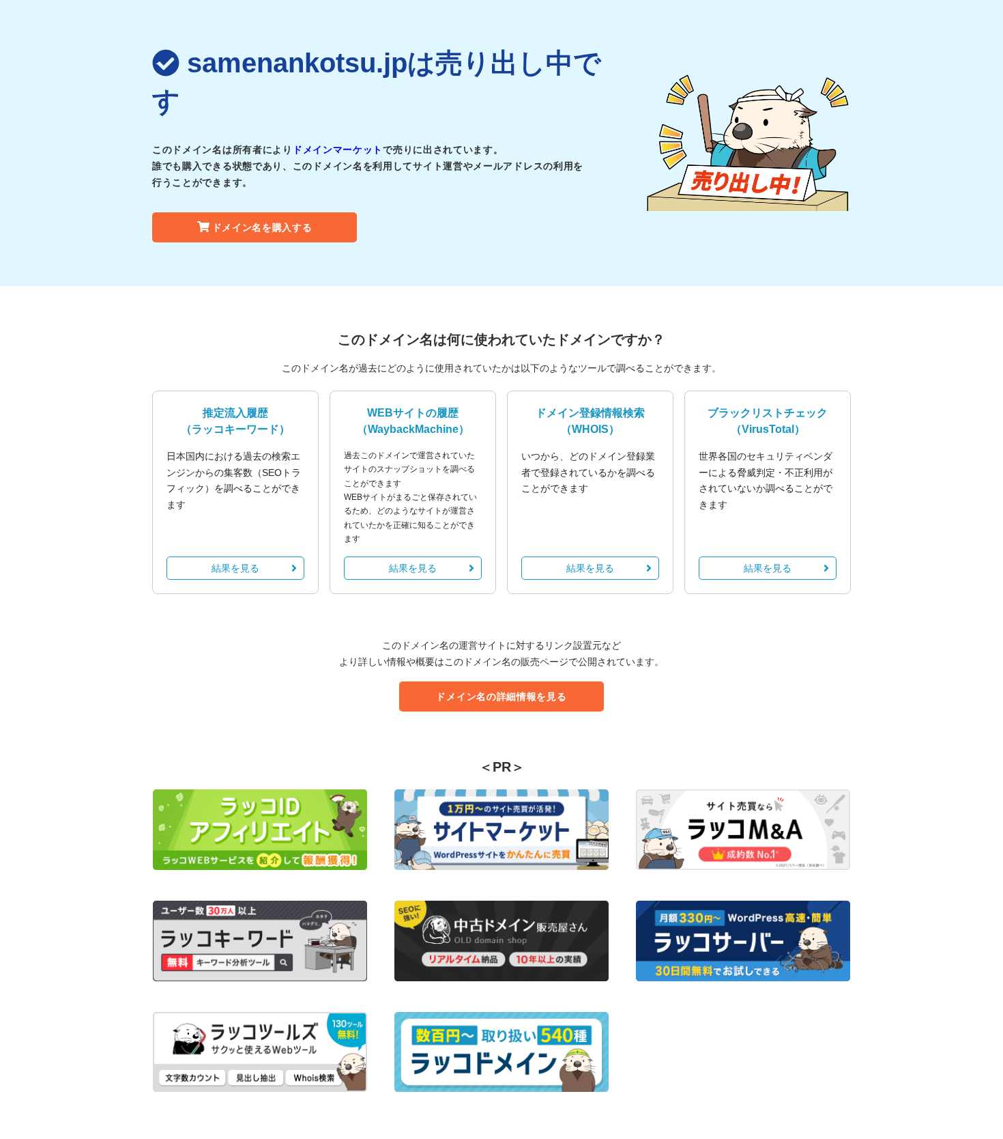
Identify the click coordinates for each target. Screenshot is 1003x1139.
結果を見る (235, 568)
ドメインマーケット (338, 149)
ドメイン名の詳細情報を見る (501, 696)
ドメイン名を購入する (262, 227)
